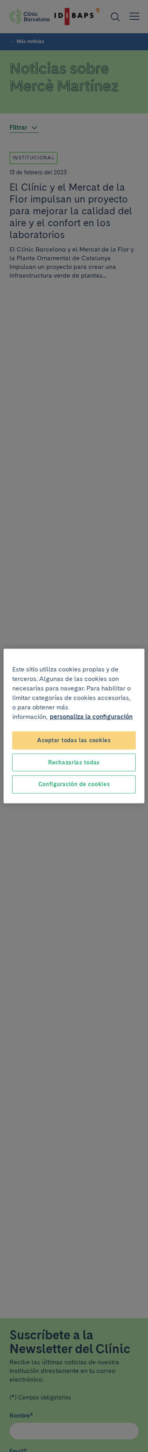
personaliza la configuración (91, 716)
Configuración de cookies (74, 784)
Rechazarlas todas (74, 762)
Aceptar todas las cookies (74, 740)
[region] (74, 726)
